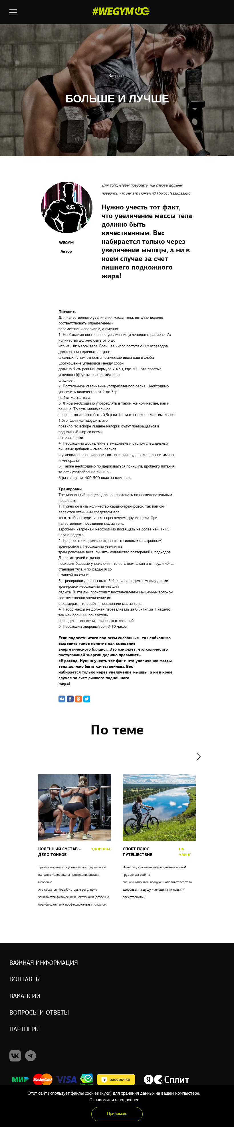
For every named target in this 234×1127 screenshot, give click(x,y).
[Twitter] (86, 699)
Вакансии (25, 996)
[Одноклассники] (78, 699)
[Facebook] (70, 699)
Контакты (25, 980)
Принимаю (117, 1114)
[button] (198, 756)
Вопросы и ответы (39, 1013)
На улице (185, 852)
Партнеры (24, 1029)
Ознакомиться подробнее (114, 1100)
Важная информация (43, 963)
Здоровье (117, 76)
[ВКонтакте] (61, 699)
